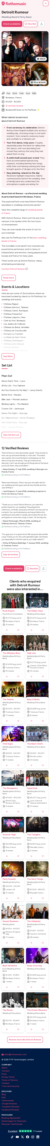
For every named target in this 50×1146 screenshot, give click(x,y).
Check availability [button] (12, 24)
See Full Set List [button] (11, 435)
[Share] (41, 24)
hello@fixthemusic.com (15, 1054)
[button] (45, 3)
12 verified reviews (14, 106)
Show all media (39, 82)
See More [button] (8, 356)
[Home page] (14, 4)
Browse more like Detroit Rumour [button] (25, 1039)
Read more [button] (8, 278)
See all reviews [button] (10, 554)
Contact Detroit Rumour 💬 (15, 269)
